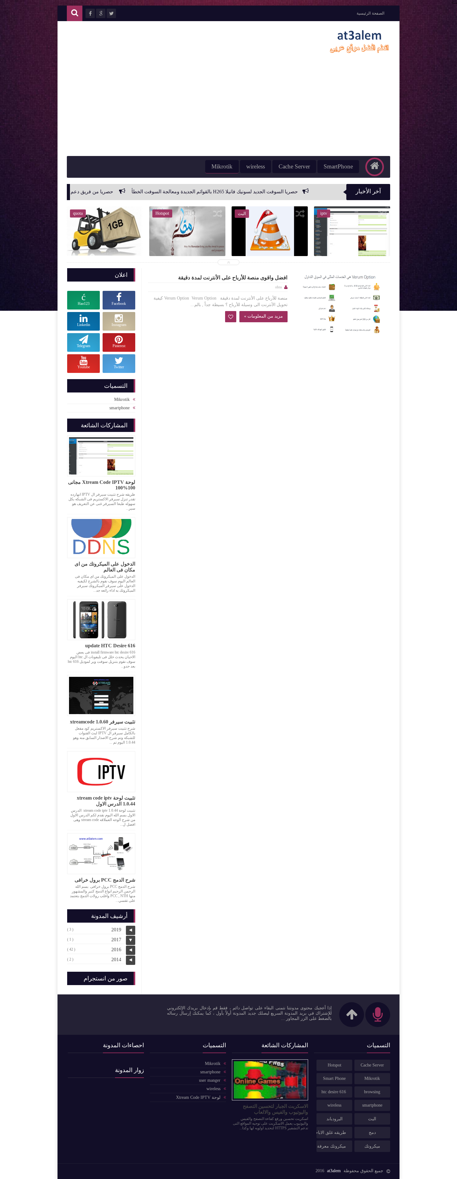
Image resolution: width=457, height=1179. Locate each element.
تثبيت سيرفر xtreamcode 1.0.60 (102, 721)
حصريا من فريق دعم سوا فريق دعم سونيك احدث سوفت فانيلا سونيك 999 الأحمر (84, 191)
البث (372, 1119)
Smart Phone (334, 1078)
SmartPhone (338, 166)
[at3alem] (359, 53)
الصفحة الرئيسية (371, 13)
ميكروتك (372, 1146)
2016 (116, 949)
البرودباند (334, 1119)
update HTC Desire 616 (110, 645)
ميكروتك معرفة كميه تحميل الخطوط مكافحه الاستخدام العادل (331, 1146)
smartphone (119, 408)
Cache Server (294, 166)
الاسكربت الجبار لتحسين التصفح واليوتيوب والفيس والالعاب (275, 1109)
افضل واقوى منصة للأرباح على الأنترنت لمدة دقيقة (233, 278)
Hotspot (334, 1065)
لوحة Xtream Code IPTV (198, 1097)
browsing (372, 1092)
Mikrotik (222, 166)
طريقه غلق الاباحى (331, 1132)
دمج (372, 1132)
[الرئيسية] (374, 167)
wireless (255, 166)
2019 (116, 929)
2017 (116, 939)
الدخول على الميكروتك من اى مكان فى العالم (105, 566)
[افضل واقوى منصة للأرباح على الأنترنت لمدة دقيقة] (343, 305)
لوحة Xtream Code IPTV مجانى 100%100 (101, 484)
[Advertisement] (228, 109)
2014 (116, 959)
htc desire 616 (333, 1092)
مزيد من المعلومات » (263, 316)
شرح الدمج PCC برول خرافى (105, 880)
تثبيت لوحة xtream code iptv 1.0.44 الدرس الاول (106, 800)
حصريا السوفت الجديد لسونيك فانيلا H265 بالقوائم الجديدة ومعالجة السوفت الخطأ (267, 191)
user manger (209, 1080)
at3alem (334, 1170)
